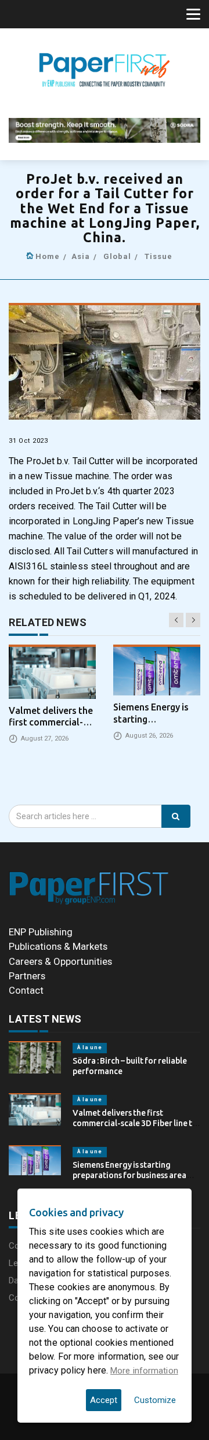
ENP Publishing (41, 932)
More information (144, 1370)
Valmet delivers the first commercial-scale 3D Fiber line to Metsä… (135, 1123)
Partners (27, 976)
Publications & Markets (58, 946)
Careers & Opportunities (60, 961)
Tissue (158, 256)
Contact (26, 990)
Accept (103, 1400)
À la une (89, 1047)
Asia (80, 256)
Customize (155, 1400)
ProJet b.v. (48, 461)
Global (117, 256)
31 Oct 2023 (28, 441)
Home (47, 256)
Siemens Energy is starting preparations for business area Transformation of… (129, 1175)
